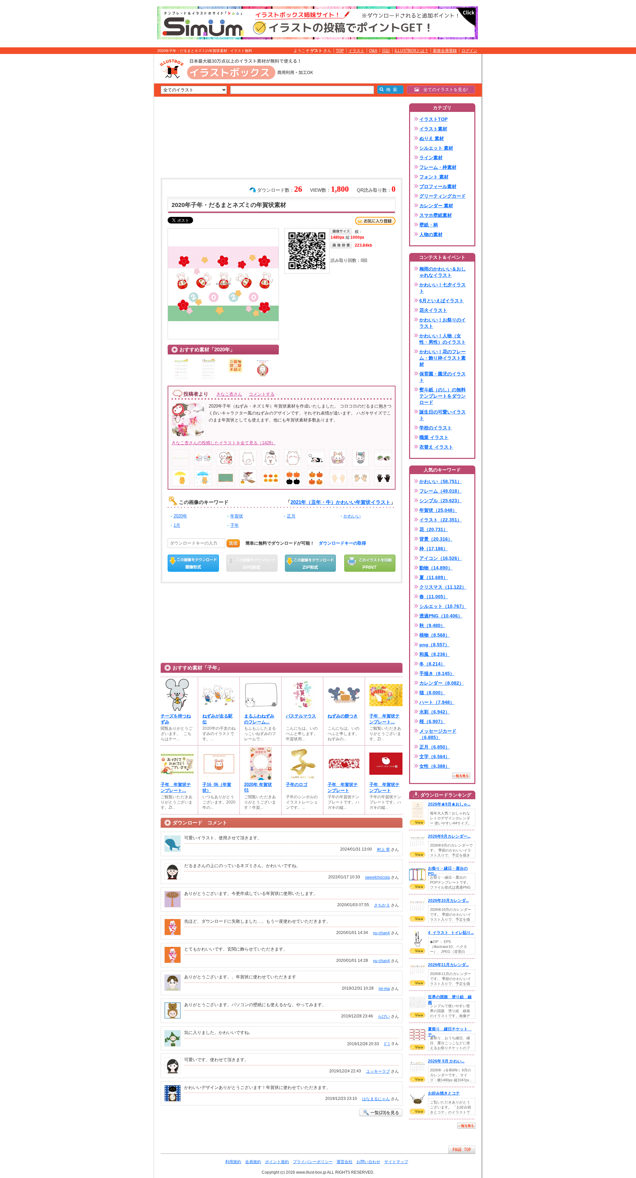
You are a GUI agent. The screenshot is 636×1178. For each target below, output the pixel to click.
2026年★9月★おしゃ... (449, 804)
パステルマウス (301, 715)
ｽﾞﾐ (387, 1044)
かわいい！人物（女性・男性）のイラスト (442, 339)
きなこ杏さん (229, 394)
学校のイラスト (435, 427)
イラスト (356, 50)
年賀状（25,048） (438, 510)
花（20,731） (433, 529)
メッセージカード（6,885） (437, 734)
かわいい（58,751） (440, 481)
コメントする (262, 394)
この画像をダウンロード (193, 563)
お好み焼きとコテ (444, 1093)
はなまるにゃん (376, 1099)
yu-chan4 (381, 933)
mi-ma (384, 988)
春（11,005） (433, 596)
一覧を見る (461, 776)
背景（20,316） (435, 539)
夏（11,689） (433, 577)
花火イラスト (433, 310)
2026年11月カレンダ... (448, 964)
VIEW (417, 822)
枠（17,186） (433, 548)
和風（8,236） (434, 654)
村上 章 (383, 849)
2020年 (180, 516)
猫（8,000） (432, 692)
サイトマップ (396, 1161)
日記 (386, 50)
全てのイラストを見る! (443, 89)
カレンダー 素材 (436, 205)
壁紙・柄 (428, 224)
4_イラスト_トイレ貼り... (451, 932)
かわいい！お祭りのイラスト (442, 323)
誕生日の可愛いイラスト (442, 415)
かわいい (352, 516)
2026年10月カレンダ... (448, 900)
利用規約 (233, 1161)
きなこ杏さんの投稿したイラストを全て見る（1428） (224, 442)
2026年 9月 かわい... (446, 1061)
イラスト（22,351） (440, 519)
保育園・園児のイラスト (442, 377)
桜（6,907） (432, 721)
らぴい (384, 1016)
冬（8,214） (432, 663)
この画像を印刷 (370, 563)
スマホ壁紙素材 (435, 215)
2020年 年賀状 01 (258, 787)
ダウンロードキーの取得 (342, 543)
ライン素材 (431, 157)
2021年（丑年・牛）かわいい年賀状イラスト (341, 502)
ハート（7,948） (436, 702)
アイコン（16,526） (440, 558)
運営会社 (344, 1161)
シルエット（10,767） (442, 606)
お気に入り (375, 221)
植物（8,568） (434, 635)
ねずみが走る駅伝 (217, 718)
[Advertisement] (122, 156)
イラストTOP (433, 119)
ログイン (469, 50)
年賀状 (236, 516)
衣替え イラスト (436, 447)
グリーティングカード (442, 196)
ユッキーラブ (378, 1071)
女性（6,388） (434, 766)
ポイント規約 (277, 1161)
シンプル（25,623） (440, 500)
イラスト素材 (433, 128)
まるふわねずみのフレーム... (259, 718)
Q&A (373, 50)
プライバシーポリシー (313, 1161)
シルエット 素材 (436, 148)
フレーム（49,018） (440, 491)
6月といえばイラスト (441, 300)
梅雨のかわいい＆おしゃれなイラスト (442, 272)
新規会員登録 (445, 50)
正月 (291, 516)
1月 (177, 525)
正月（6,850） (434, 747)
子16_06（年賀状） (216, 787)
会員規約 (253, 1161)
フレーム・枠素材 (437, 167)
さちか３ (382, 905)
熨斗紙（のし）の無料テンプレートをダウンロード (442, 396)
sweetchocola (377, 877)
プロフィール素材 (437, 186)
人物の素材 (431, 234)
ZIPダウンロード (310, 563)
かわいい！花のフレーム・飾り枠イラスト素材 (442, 358)
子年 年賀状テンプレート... (384, 718)
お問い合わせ (368, 1161)
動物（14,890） (435, 567)
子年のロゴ (296, 784)
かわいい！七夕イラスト (442, 288)
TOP (340, 50)
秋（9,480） (432, 625)
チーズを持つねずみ (176, 718)
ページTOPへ (461, 1149)
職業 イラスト (434, 437)
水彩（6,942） (434, 711)
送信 (233, 543)
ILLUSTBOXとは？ (411, 50)
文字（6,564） (434, 756)
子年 (234, 525)
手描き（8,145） (436, 673)
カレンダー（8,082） (441, 683)
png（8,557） (434, 644)
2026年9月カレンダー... (449, 836)
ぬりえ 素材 (431, 138)
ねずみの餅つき (343, 715)
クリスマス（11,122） (442, 587)
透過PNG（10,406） (440, 615)
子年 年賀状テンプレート (343, 787)
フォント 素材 (434, 176)
